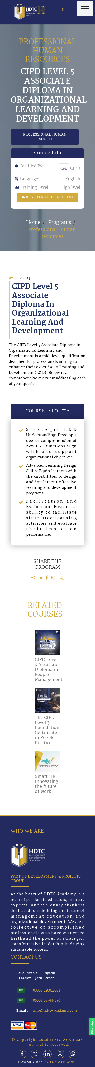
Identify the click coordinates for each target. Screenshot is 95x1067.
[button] (41, 10)
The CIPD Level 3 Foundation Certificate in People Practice (47, 730)
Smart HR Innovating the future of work (46, 784)
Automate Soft (60, 1062)
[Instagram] (60, 1054)
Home (33, 222)
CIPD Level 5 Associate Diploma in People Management (49, 670)
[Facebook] (22, 1054)
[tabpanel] (47, 482)
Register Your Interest (49, 197)
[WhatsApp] (73, 1054)
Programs (59, 222)
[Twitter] (35, 1054)
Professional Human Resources (45, 137)
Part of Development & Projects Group (46, 878)
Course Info (44, 411)
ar (64, 9)
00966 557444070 (46, 1000)
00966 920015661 (46, 990)
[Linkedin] (47, 1054)
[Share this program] (33, 577)
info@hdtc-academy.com (55, 1010)
